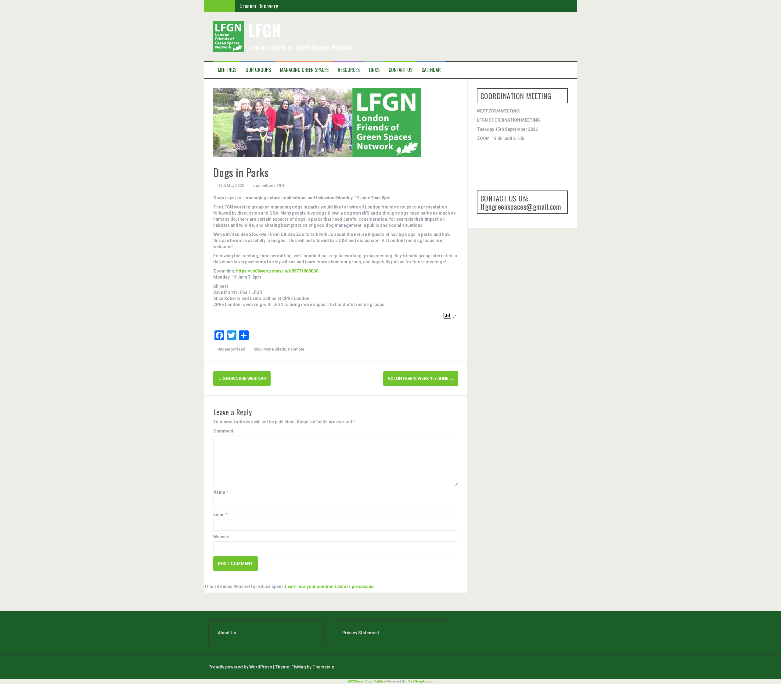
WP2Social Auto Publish (366, 681)
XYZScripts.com (421, 681)
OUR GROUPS (258, 69)
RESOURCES (349, 69)
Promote (296, 349)
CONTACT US (400, 69)
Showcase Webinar (242, 378)
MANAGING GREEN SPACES (304, 69)
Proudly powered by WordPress (240, 666)
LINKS (374, 69)
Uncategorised (231, 349)
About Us (227, 632)
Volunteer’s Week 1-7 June (421, 378)
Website (221, 536)
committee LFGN (268, 185)
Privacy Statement (360, 632)
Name (220, 492)
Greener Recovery (258, 6)
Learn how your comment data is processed (329, 586)
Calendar (431, 69)
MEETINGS (227, 69)
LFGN (264, 30)
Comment (223, 431)
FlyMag (298, 666)
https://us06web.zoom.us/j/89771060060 (277, 271)
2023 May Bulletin (270, 349)
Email (220, 514)
